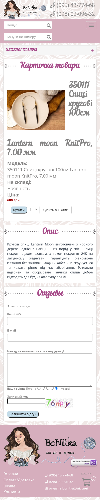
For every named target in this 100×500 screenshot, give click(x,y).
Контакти (11, 491)
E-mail (11, 330)
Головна (10, 473)
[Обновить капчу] (59, 403)
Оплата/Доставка (18, 480)
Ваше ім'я (14, 314)
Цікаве (9, 486)
